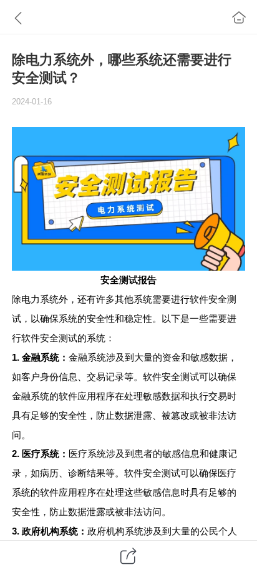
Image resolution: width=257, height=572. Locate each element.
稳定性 (138, 318)
